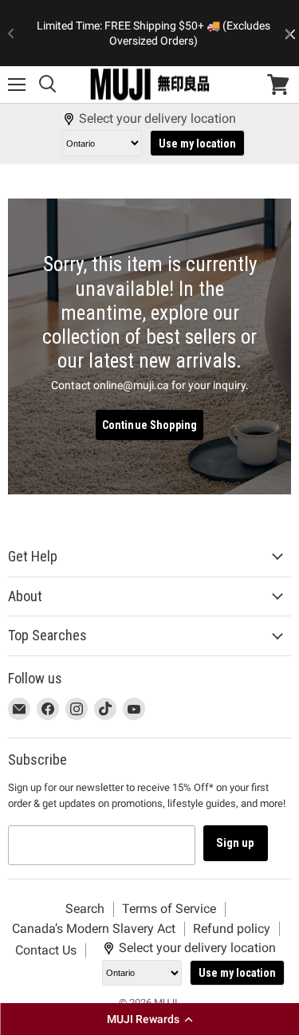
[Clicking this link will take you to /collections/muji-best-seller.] (149, 346)
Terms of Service (169, 908)
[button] (149, 1019)
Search (84, 908)
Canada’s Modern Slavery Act (93, 928)
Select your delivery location (157, 119)
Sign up (235, 843)
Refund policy (231, 928)
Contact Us (46, 950)
